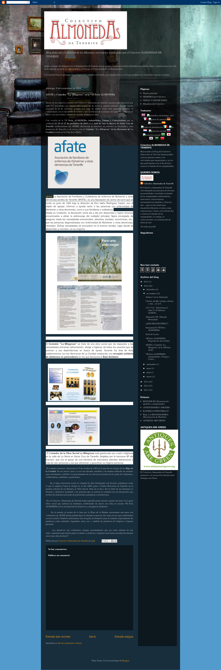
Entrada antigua (124, 636)
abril (148, 372)
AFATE (49, 196)
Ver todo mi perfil (148, 226)
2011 (146, 389)
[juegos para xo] (171, 127)
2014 (146, 285)
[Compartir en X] (109, 541)
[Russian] (169, 130)
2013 (146, 381)
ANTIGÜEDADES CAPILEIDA (156, 407)
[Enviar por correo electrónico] (103, 541)
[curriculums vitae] (160, 115)
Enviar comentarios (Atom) (70, 643)
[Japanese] (169, 134)
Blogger (125, 660)
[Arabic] (157, 138)
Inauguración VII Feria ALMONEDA (155, 329)
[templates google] (152, 134)
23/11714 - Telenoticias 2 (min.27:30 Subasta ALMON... (157, 310)
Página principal (150, 93)
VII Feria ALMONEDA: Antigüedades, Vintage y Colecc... (158, 356)
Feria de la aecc (152, 334)
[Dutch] (145, 130)
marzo (149, 376)
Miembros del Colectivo (153, 103)
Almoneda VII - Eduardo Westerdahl (156, 318)
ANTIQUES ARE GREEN (154, 420)
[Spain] (164, 123)
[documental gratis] (154, 123)
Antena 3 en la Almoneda (157, 296)
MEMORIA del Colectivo (154, 96)
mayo (149, 368)
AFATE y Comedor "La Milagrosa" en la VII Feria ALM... (158, 347)
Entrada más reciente (58, 636)
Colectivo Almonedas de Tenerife (159, 183)
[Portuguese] (163, 134)
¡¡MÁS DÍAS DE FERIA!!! (157, 323)
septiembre (151, 364)
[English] (144, 115)
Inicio (92, 636)
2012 (146, 385)
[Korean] (151, 138)
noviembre (151, 293)
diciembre (151, 289)
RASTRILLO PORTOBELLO (156, 410)
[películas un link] (157, 130)
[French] (145, 119)
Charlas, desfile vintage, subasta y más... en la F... (159, 302)
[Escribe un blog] (106, 541)
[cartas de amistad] (157, 119)
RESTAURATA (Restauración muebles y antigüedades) (156, 402)
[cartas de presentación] (152, 127)
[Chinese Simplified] (163, 138)
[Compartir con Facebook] (112, 541)
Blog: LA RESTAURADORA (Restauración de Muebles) (155, 415)
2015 (146, 281)
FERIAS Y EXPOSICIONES (155, 100)
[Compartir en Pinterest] (115, 541)
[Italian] (166, 127)
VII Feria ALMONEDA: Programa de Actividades (158, 339)
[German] (169, 119)
